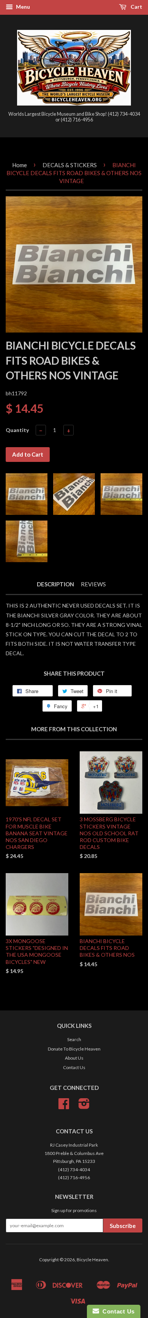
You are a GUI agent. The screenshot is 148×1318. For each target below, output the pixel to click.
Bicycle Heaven (92, 1259)
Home (19, 165)
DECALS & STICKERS (70, 165)
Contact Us (74, 1067)
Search (74, 1039)
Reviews (93, 584)
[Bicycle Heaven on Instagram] (84, 1106)
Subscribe (123, 1225)
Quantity (17, 430)
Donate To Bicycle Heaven (74, 1049)
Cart (135, 6)
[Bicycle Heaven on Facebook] (63, 1106)
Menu (22, 6)
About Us (74, 1058)
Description (55, 584)
